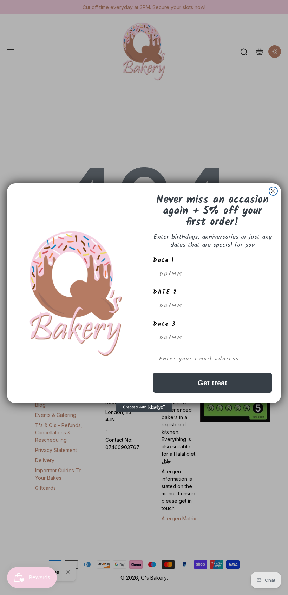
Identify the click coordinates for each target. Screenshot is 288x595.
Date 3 (164, 324)
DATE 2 (165, 292)
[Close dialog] (273, 191)
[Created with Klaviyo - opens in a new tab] (144, 407)
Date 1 (163, 260)
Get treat (212, 383)
